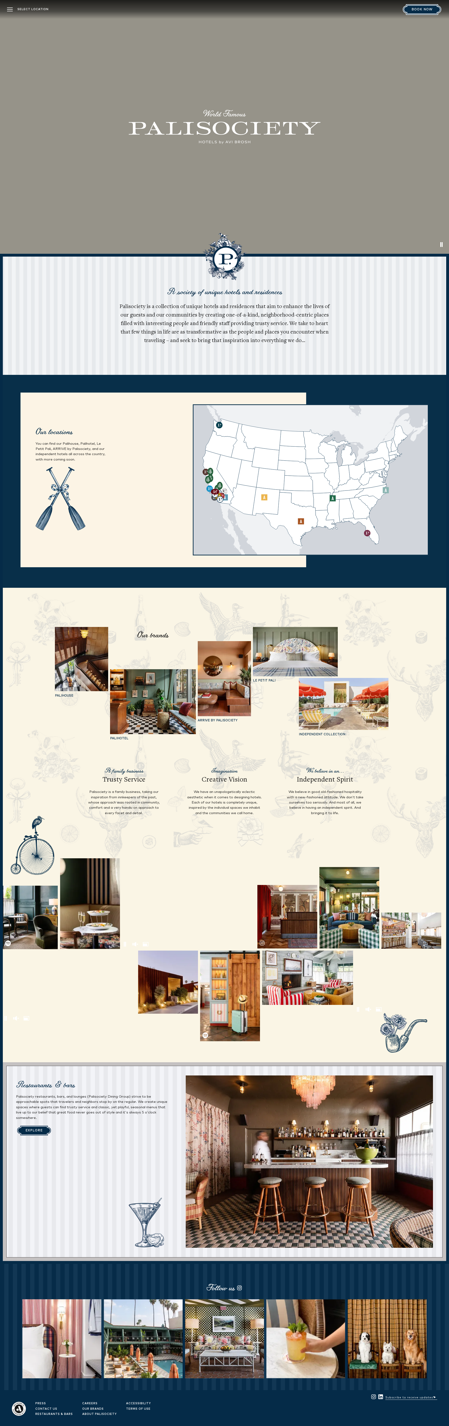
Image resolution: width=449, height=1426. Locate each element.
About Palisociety (99, 1414)
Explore (34, 1130)
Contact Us (46, 1409)
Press (40, 1403)
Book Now (422, 9)
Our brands (153, 634)
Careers (90, 1403)
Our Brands (93, 1409)
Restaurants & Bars (54, 1414)
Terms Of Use (138, 1409)
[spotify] (30, 917)
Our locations (54, 431)
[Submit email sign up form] (435, 1396)
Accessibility (138, 1403)
